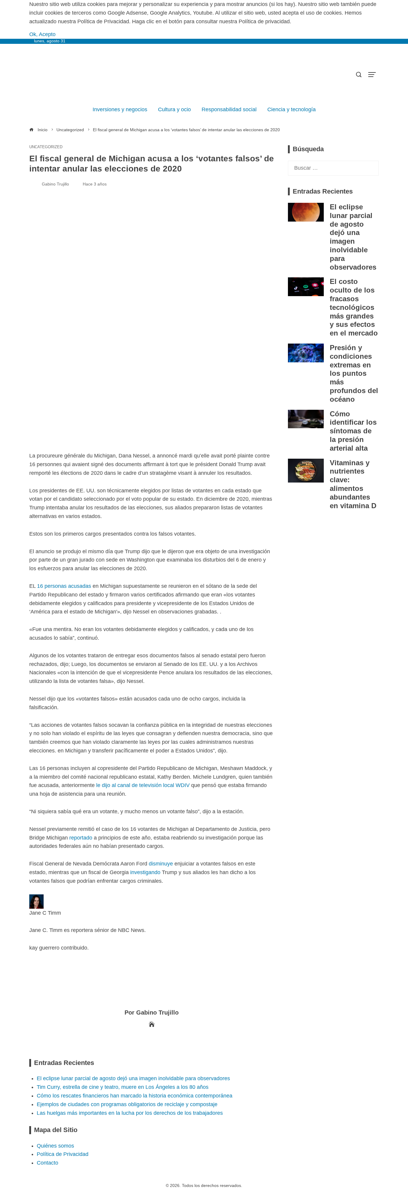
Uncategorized (45, 147)
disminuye (161, 864)
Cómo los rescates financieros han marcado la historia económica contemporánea (134, 1096)
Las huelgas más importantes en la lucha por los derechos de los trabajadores (130, 1113)
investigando (145, 872)
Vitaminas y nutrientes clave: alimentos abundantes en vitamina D (353, 484)
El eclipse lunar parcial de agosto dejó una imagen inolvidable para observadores (353, 237)
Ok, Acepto (42, 34)
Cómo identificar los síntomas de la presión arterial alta (353, 431)
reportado (80, 838)
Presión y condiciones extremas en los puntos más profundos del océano (354, 373)
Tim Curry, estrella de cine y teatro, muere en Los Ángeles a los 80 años (122, 1087)
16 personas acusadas (64, 586)
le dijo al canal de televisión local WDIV (143, 785)
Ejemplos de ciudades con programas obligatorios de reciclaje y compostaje (127, 1104)
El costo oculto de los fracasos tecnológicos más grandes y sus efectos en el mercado (354, 307)
